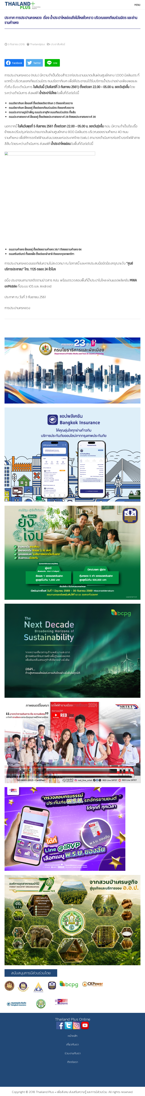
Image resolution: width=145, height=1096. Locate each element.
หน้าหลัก (72, 1036)
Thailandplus (37, 44)
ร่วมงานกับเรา (73, 1053)
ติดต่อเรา (72, 1062)
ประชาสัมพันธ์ (58, 44)
